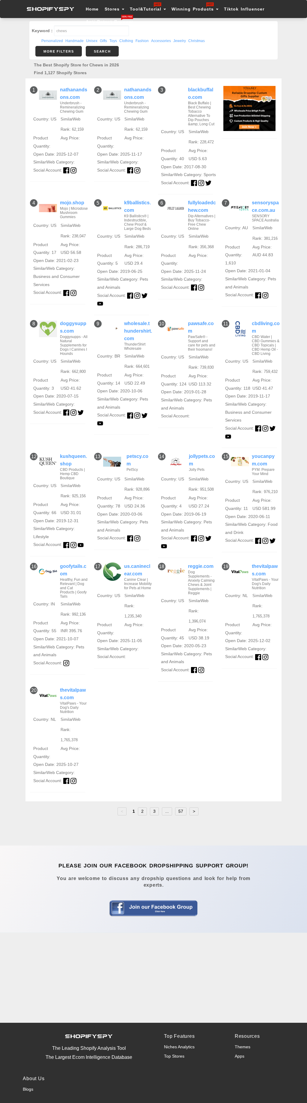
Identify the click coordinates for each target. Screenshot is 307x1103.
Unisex (91, 41)
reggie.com (200, 566)
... (167, 811)
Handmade (74, 41)
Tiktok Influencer (244, 9)
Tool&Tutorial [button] (145, 9)
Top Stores (174, 1056)
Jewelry (179, 41)
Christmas (196, 41)
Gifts (103, 41)
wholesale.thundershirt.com (138, 331)
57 (180, 811)
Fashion (142, 41)
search (102, 51)
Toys (113, 41)
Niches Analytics (179, 1046)
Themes (242, 1046)
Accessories (161, 41)
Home (92, 9)
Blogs (28, 1089)
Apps (239, 1056)
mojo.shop (72, 202)
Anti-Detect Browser (109, 21)
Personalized (52, 41)
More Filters (58, 51)
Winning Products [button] (192, 9)
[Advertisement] (153, 978)
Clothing (126, 41)
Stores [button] (113, 9)
